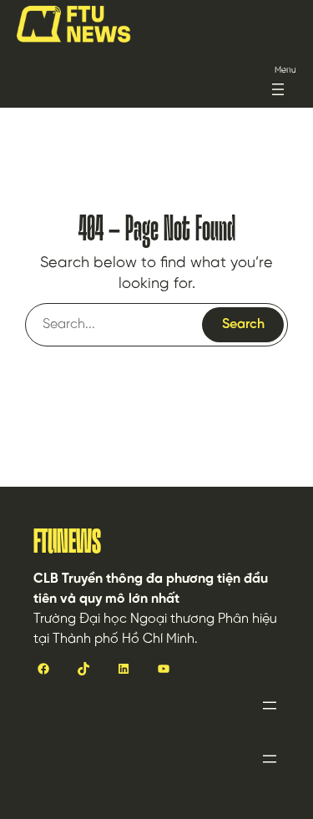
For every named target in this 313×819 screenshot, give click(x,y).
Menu (285, 70)
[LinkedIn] (124, 668)
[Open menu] (278, 89)
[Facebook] (43, 668)
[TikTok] (83, 668)
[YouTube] (164, 668)
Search (243, 324)
